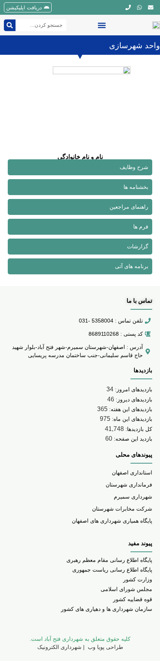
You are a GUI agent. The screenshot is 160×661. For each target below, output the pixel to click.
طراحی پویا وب (104, 647)
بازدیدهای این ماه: (131, 419)
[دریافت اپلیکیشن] (46, 7)
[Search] (10, 25)
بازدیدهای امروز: (132, 389)
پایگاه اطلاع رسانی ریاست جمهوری (112, 570)
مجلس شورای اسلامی (126, 589)
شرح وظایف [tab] (134, 167)
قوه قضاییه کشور (132, 599)
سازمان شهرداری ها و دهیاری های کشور (106, 609)
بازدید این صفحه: (132, 439)
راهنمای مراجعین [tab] (129, 207)
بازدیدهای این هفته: (130, 409)
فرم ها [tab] (140, 226)
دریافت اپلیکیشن (24, 7)
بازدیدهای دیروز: (133, 399)
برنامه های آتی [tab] (131, 266)
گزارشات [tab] (137, 246)
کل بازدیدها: (138, 429)
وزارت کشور (137, 579)
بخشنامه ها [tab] (135, 187)
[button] (101, 25)
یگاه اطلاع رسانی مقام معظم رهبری (107, 560)
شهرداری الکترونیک (59, 647)
